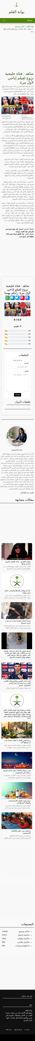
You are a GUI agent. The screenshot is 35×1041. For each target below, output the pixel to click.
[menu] (4, 20)
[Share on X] (17, 298)
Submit (17, 394)
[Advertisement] (17, 51)
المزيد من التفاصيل (27, 493)
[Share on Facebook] (27, 298)
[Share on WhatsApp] (7, 298)
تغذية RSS (9, 1029)
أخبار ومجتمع (23, 931)
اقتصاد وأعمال (23, 935)
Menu (29, 20)
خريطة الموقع (18, 1029)
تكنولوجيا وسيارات (21, 946)
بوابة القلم (30, 26)
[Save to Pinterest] (22, 298)
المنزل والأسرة (22, 942)
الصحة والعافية (23, 939)
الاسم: (26, 363)
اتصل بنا (27, 1029)
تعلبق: (26, 371)
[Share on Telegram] (12, 298)
